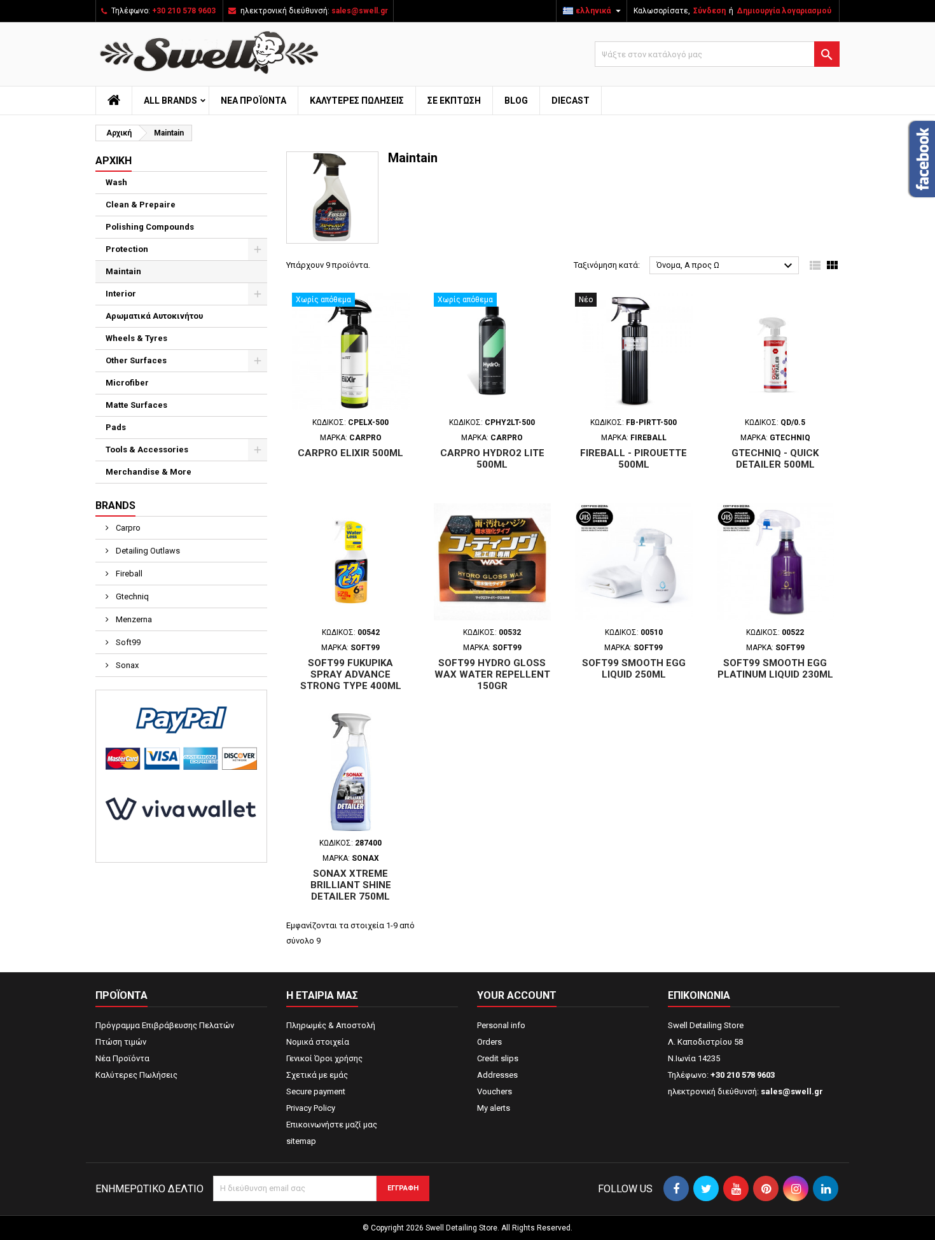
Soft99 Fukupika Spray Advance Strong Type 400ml (350, 674)
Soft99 (127, 642)
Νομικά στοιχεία (317, 1042)
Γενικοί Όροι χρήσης (324, 1058)
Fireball (128, 573)
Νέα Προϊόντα (253, 100)
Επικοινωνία (699, 995)
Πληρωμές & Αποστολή (330, 1025)
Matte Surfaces (136, 405)
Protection (127, 249)
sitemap (301, 1141)
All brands (170, 100)
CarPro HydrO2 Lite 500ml (492, 458)
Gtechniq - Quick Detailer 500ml (775, 458)
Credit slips (497, 1058)
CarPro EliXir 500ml (350, 453)
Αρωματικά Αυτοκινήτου (154, 316)
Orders (489, 1042)
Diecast (570, 100)
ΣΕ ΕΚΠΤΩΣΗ (454, 100)
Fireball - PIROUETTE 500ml (633, 458)
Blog (516, 100)
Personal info (501, 1025)
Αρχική (113, 161)
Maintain (123, 271)
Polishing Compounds (150, 227)
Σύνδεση (709, 10)
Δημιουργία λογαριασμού (784, 10)
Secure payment (315, 1091)
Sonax (126, 665)
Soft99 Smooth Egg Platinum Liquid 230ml (775, 668)
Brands (115, 505)
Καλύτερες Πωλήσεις (357, 100)
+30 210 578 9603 (184, 10)
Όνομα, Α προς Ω (726, 266)
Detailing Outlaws (147, 550)
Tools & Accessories (147, 449)
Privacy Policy (310, 1108)
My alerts (493, 1108)
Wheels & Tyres (136, 338)
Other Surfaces (136, 360)
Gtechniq (131, 596)
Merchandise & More (148, 472)
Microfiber (127, 382)
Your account (517, 995)
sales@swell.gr (359, 10)
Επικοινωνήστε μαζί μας (331, 1124)
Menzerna (133, 619)
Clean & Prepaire (141, 204)
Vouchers (494, 1091)
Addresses (497, 1075)
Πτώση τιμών (120, 1042)
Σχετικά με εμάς (317, 1075)
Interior (121, 293)
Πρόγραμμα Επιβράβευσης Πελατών (164, 1025)
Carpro (127, 528)
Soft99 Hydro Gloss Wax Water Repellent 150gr (492, 674)
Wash (116, 182)
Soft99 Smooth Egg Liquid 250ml (634, 668)
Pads (116, 427)
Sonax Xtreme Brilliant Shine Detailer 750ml (350, 885)
